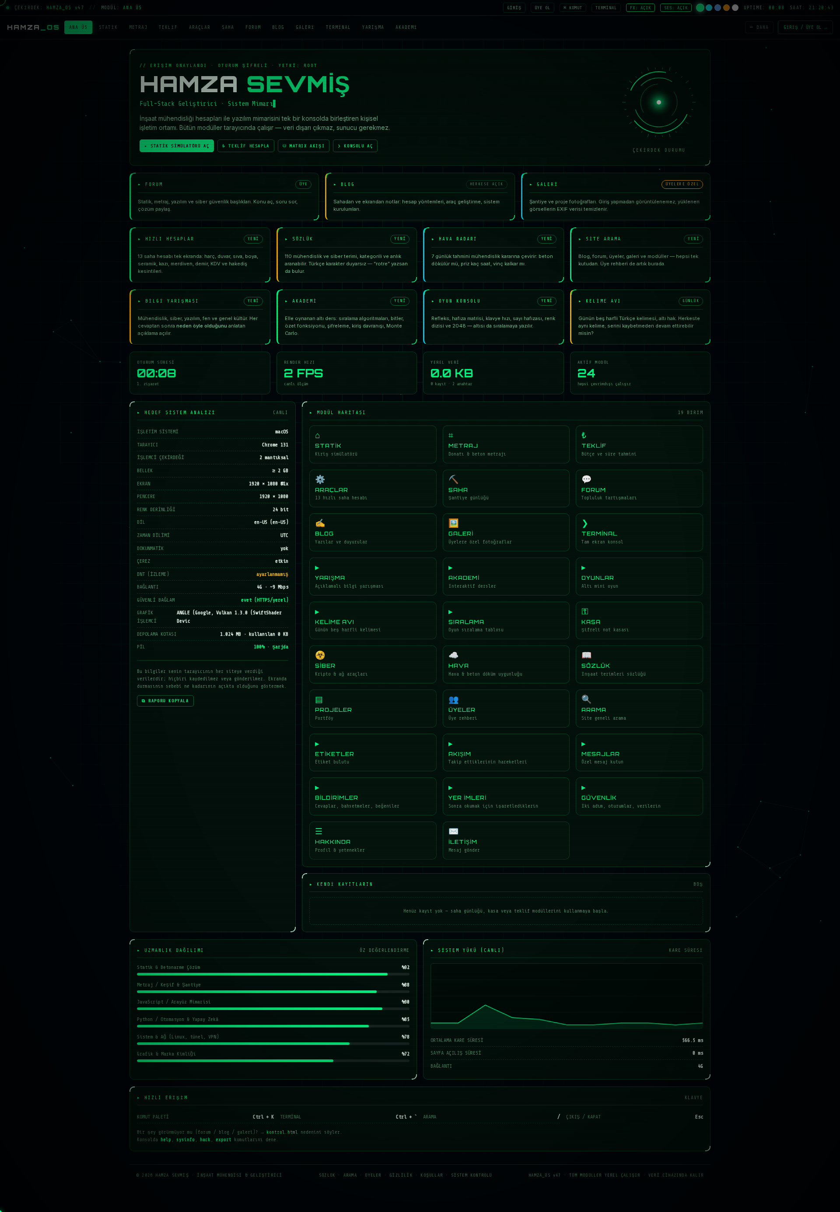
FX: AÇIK (640, 7)
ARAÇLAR (199, 27)
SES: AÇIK (676, 7)
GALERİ (305, 27)
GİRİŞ (514, 7)
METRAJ (138, 27)
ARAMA (350, 1175)
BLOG (278, 27)
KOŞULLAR (431, 1175)
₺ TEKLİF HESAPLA (246, 145)
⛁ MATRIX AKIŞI (304, 145)
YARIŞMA (373, 27)
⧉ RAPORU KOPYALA (165, 700)
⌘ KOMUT (573, 7)
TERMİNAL (606, 7)
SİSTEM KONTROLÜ (471, 1175)
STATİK (108, 27)
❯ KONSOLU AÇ (355, 145)
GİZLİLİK (401, 1175)
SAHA (228, 27)
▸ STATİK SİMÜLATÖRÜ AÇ (176, 145)
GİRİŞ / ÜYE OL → (805, 27)
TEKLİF (168, 27)
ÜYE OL (542, 7)
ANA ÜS (78, 27)
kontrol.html (282, 1132)
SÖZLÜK (327, 1175)
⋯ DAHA (759, 27)
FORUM (253, 27)
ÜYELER (373, 1175)
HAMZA (33, 27)
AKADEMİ (406, 27)
